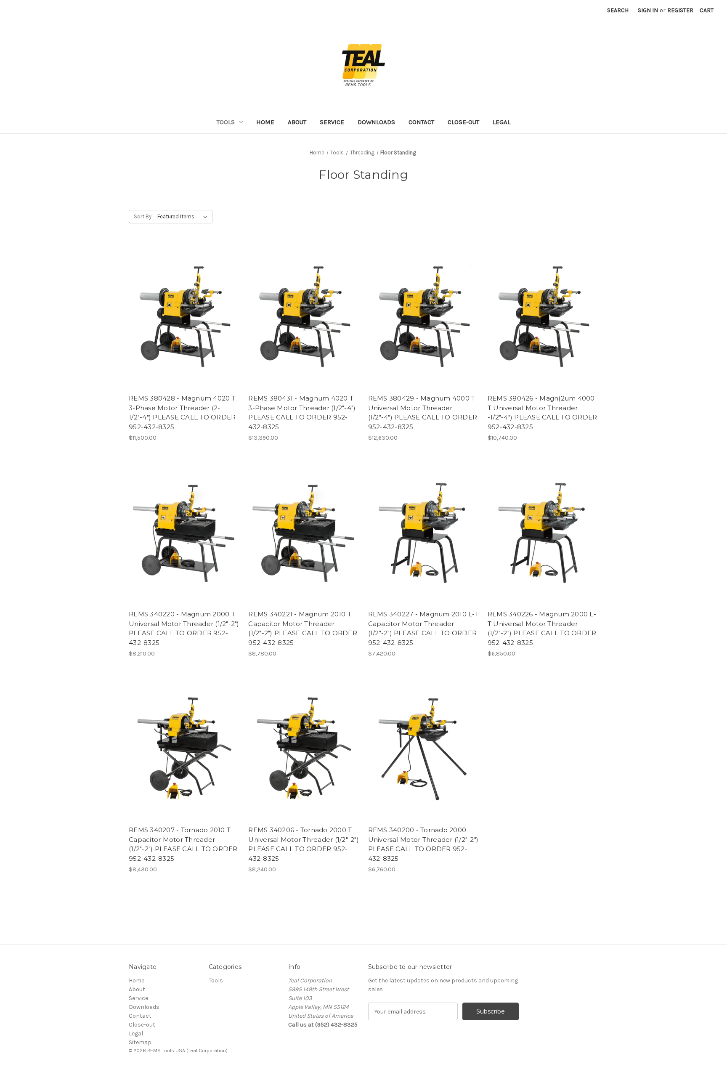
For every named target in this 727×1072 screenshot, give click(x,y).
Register (680, 10)
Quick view (184, 316)
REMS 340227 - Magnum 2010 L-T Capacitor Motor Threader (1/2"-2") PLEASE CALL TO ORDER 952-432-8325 (423, 628)
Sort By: (143, 216)
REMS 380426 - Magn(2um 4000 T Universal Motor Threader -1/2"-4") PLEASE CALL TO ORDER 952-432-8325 (542, 412)
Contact (421, 122)
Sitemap (140, 1042)
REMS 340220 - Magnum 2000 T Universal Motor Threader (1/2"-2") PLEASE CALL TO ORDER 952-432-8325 (184, 628)
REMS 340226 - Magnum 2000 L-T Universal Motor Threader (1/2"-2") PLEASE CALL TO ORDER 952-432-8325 (542, 628)
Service (332, 122)
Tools (226, 122)
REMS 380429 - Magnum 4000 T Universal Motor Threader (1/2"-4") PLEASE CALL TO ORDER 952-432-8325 (423, 412)
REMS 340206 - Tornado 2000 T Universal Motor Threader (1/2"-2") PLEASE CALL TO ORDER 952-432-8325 (303, 844)
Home (265, 122)
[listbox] (184, 216)
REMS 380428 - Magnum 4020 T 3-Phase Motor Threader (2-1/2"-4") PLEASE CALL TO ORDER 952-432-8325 (182, 412)
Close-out (463, 122)
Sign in (648, 10)
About (297, 122)
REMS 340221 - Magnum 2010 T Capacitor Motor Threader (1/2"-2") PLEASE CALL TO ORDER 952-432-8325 (302, 628)
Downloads (376, 122)
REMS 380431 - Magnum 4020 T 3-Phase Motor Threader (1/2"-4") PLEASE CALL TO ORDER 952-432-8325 (302, 412)
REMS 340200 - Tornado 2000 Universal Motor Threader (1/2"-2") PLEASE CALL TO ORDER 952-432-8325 (423, 844)
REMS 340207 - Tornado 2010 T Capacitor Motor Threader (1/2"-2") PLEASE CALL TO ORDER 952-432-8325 (183, 844)
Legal (501, 122)
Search (618, 10)
